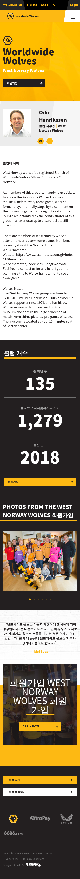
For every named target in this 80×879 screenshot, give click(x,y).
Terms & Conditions (33, 859)
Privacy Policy (10, 859)
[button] (30, 599)
